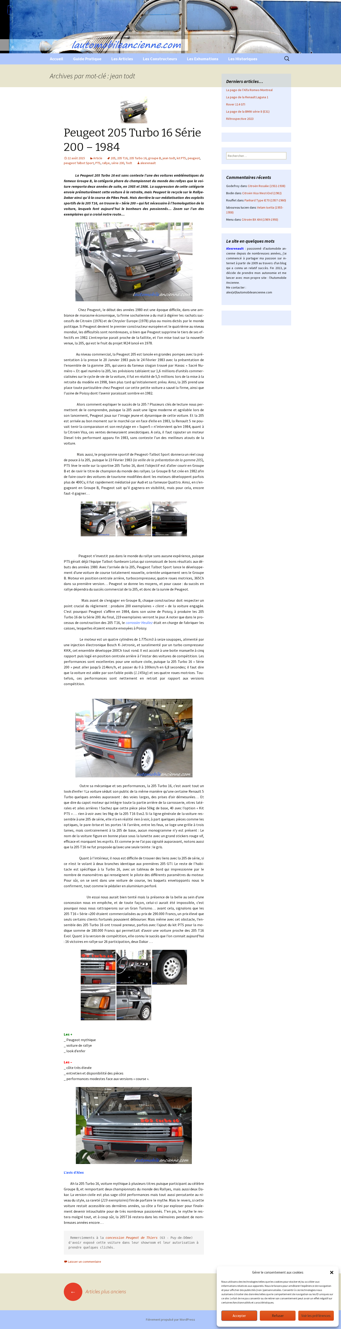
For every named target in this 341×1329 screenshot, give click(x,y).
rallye (106, 163)
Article (97, 158)
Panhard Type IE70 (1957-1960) (265, 200)
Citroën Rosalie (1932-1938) (266, 186)
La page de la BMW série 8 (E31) (248, 111)
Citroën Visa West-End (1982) (262, 193)
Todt (129, 163)
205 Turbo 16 (138, 158)
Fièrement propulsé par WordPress (170, 1319)
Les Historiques (242, 58)
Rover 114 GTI (235, 104)
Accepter (239, 1315)
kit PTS (181, 158)
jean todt (169, 158)
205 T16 (122, 158)
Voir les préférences (316, 1315)
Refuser (278, 1315)
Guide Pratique (87, 58)
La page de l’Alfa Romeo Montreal (249, 90)
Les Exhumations (202, 58)
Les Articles (122, 58)
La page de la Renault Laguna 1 (247, 97)
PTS (97, 163)
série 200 (117, 163)
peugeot (194, 158)
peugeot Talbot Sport (79, 163)
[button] (331, 1272)
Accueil (56, 58)
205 (113, 158)
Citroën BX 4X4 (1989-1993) (260, 219)
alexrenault (148, 163)
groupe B (154, 158)
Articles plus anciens (98, 1291)
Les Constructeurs (160, 58)
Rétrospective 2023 (240, 119)
